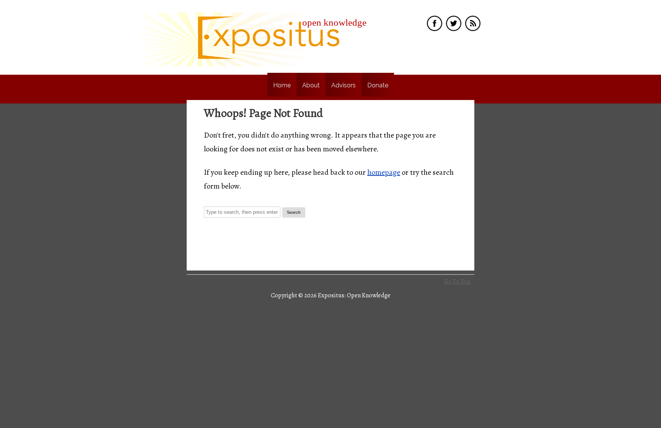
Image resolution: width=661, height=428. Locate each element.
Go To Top (457, 282)
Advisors (343, 85)
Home (282, 85)
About (311, 85)
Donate (377, 85)
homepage (383, 172)
